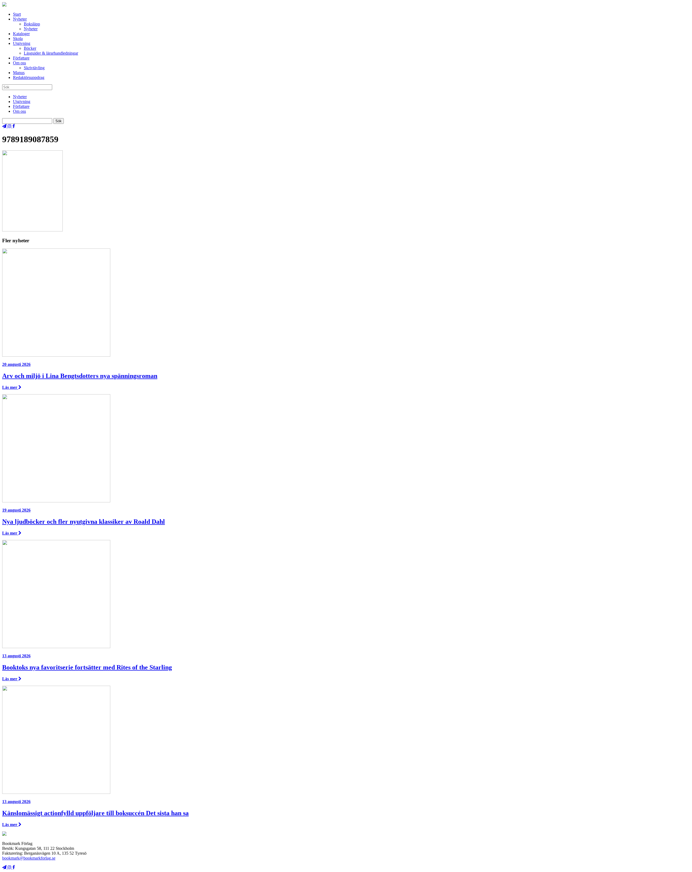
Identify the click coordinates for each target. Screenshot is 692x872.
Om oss (19, 63)
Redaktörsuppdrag (28, 77)
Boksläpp (32, 24)
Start (17, 14)
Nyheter (20, 19)
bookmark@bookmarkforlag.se (28, 858)
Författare (21, 58)
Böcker (30, 48)
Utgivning (21, 43)
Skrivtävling (34, 67)
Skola (18, 38)
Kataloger (21, 33)
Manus (19, 72)
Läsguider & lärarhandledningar (51, 53)
